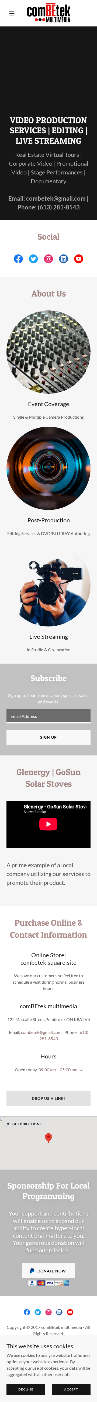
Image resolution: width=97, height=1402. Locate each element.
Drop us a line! (48, 1098)
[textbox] (48, 716)
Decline (25, 1389)
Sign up (48, 737)
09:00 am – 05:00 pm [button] (58, 1069)
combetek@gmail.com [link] (56, 198)
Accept (71, 1389)
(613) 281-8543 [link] (59, 207)
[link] (49, 13)
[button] (11, 13)
